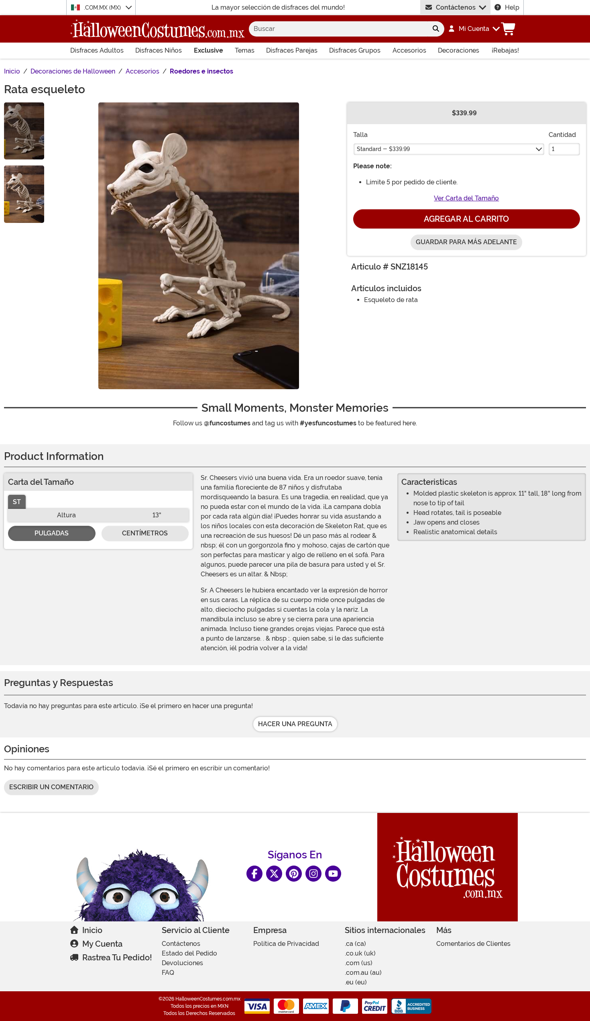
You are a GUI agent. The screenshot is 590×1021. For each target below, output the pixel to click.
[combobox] (338, 29)
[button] (473, 29)
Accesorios (409, 50)
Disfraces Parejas (291, 50)
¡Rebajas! (505, 50)
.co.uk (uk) (360, 953)
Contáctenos (456, 7)
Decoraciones (458, 50)
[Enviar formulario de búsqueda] (435, 29)
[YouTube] (333, 874)
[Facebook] (254, 874)
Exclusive (208, 50)
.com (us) (358, 963)
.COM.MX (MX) (103, 7)
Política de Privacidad (286, 943)
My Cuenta (102, 944)
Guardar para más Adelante (466, 242)
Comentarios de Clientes (473, 943)
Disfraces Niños (158, 50)
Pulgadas (52, 533)
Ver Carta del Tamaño (466, 198)
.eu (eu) (356, 982)
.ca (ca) (355, 943)
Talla (360, 135)
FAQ (168, 972)
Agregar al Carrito (466, 219)
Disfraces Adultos (97, 50)
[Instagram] (313, 874)
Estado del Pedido (189, 953)
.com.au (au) (363, 972)
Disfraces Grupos (354, 50)
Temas (244, 50)
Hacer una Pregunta (295, 724)
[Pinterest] (294, 874)
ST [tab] (17, 502)
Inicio (92, 930)
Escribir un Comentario (51, 787)
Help (512, 7)
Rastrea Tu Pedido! (117, 957)
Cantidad (562, 135)
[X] (274, 874)
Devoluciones (182, 963)
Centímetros (145, 533)
